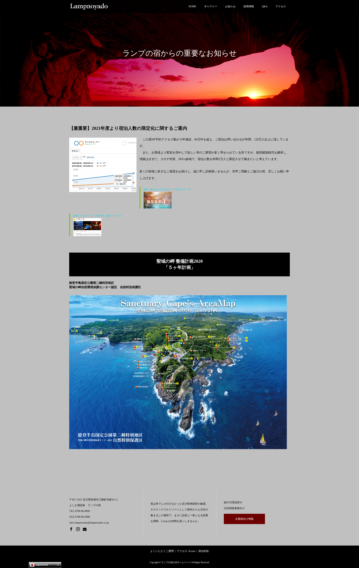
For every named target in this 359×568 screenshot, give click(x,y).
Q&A (265, 6)
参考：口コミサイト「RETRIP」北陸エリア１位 (97, 215)
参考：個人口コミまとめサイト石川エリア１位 (167, 189)
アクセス (280, 6)
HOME (192, 6)
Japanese (41, 564)
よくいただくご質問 (162, 551)
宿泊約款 (203, 551)
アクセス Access (186, 551)
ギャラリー (210, 6)
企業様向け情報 (244, 519)
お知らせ (230, 6)
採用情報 (248, 6)
